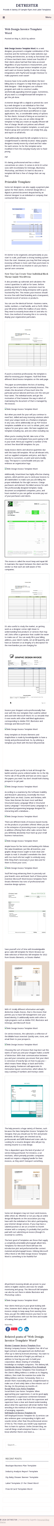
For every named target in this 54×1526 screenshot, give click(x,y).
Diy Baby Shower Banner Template (22, 1477)
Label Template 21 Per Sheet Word (22, 1483)
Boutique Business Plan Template (21, 1465)
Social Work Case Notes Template (20, 1388)
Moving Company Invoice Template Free (22, 1345)
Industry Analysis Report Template (22, 1471)
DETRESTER (27, 5)
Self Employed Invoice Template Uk (20, 1413)
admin (32, 38)
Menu (48, 17)
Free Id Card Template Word (19, 1489)
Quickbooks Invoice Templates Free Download (25, 1367)
